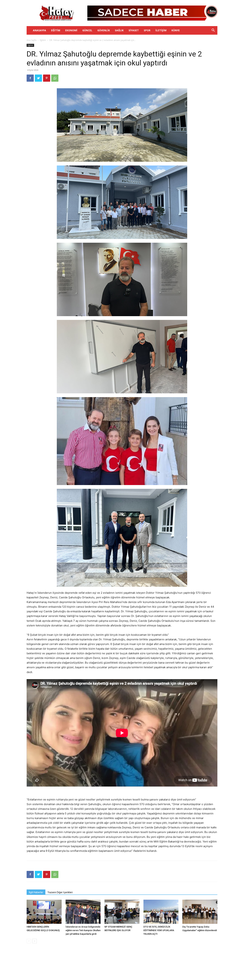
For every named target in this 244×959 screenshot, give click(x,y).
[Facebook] (30, 78)
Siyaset (134, 30)
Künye (175, 30)
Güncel (87, 30)
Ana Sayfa (31, 40)
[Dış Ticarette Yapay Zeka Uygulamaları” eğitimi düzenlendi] (199, 912)
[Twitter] (38, 78)
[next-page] (34, 941)
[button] (213, 30)
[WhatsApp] (54, 78)
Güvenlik (103, 30)
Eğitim (55, 30)
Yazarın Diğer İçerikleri (60, 892)
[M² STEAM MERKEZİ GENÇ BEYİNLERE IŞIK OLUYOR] (122, 912)
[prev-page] (29, 941)
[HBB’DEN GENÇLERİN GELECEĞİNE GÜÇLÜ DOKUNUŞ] (44, 912)
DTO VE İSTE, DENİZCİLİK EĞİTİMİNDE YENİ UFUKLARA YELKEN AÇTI (158, 930)
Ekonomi (71, 30)
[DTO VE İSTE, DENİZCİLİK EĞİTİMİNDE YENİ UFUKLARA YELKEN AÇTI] (160, 912)
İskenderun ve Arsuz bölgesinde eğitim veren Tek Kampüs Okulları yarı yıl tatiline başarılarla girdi (83, 930)
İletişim (160, 30)
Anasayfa (39, 30)
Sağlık (119, 30)
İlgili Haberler (36, 892)
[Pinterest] (46, 78)
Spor (147, 30)
